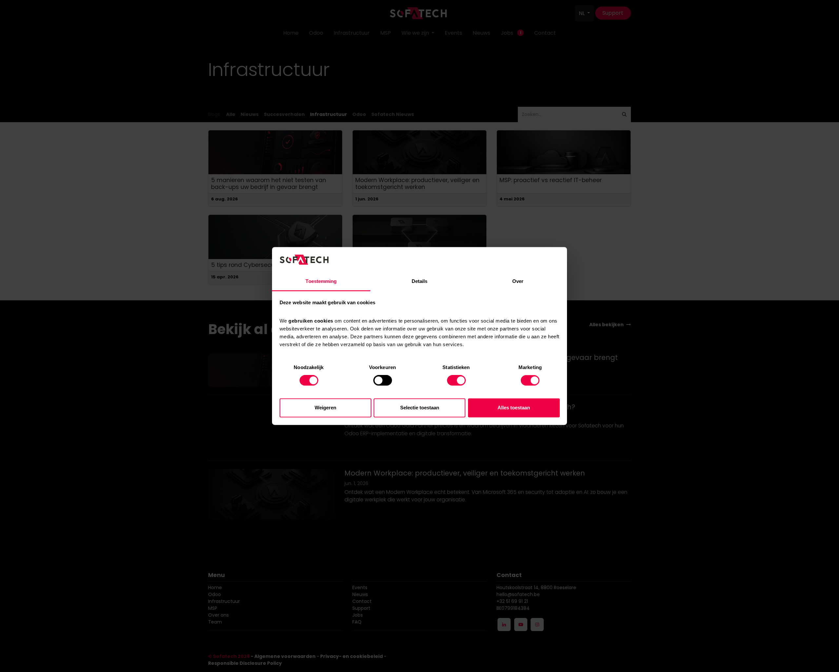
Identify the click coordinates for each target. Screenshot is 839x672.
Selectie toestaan (419, 407)
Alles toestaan (514, 407)
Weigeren (325, 407)
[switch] (382, 380)
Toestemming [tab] (321, 281)
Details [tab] (420, 281)
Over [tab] (517, 281)
